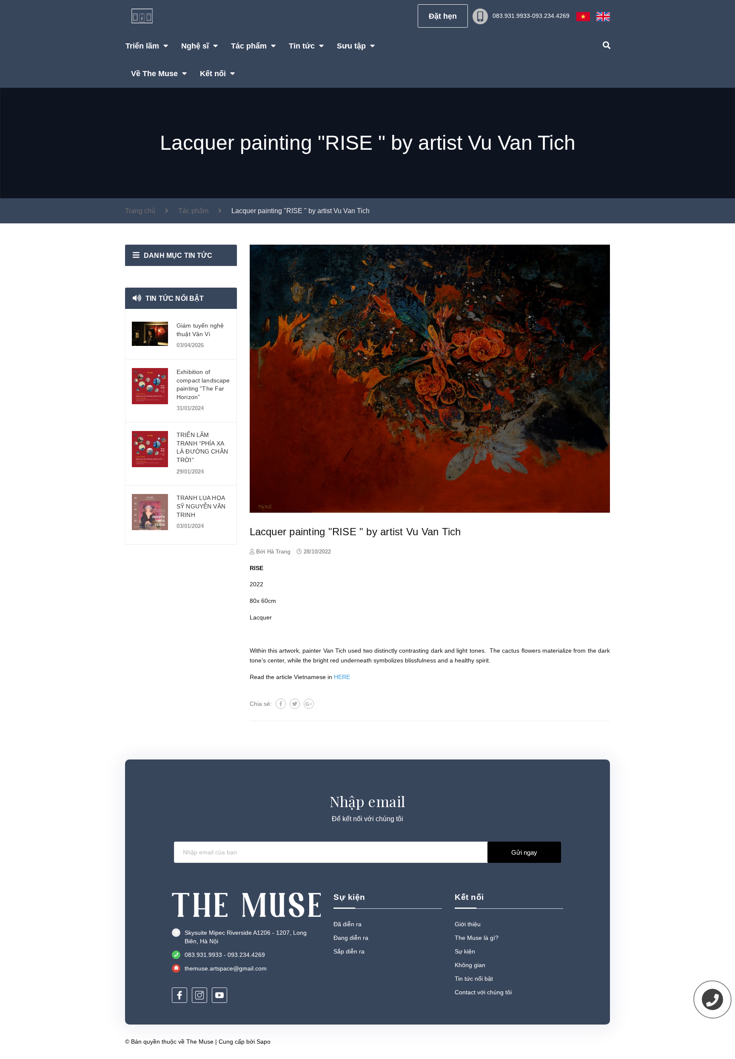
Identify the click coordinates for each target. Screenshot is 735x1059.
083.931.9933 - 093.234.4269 (225, 954)
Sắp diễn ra (349, 951)
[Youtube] (219, 995)
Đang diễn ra (350, 937)
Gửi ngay (524, 852)
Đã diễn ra (347, 924)
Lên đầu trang (581, 1041)
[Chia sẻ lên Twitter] (295, 704)
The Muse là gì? (477, 937)
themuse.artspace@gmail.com (226, 968)
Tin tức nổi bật (174, 298)
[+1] (309, 704)
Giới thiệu (468, 924)
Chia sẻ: (261, 703)
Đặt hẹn (443, 16)
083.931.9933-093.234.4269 (531, 15)
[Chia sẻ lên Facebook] (281, 704)
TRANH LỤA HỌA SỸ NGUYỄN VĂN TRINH (201, 506)
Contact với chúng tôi (483, 992)
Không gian (470, 965)
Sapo (263, 1041)
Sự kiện (465, 951)
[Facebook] (179, 995)
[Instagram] (199, 995)
